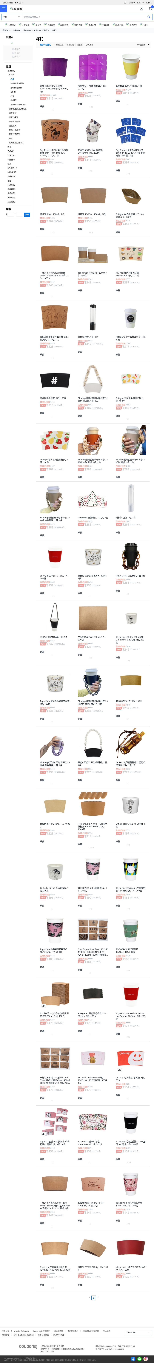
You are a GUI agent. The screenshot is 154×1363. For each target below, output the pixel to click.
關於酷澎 (5, 1331)
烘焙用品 (11, 197)
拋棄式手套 (13, 117)
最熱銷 (79, 45)
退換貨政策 (58, 1331)
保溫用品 (11, 185)
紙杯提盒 (14, 100)
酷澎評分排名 (45, 45)
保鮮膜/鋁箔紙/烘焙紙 (17, 109)
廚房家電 (11, 193)
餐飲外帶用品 (14, 134)
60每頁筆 (141, 45)
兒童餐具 (11, 202)
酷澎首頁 (6, 30)
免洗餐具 (12, 126)
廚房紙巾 (12, 113)
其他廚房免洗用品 (16, 142)
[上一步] (83, 1297)
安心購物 (106, 1331)
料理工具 (11, 155)
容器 (9, 180)
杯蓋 (12, 96)
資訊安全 (5, 1335)
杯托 (54, 30)
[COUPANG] (28, 1347)
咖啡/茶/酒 (12, 172)
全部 (5, 17)
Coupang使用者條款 (41, 1331)
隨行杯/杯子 (12, 168)
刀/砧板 (11, 151)
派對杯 (13, 92)
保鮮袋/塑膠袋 (14, 121)
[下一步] (103, 1297)
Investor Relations (21, 1331)
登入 (125, 3)
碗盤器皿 (11, 159)
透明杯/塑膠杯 (16, 87)
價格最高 (70, 45)
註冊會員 (132, 3)
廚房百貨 (11, 189)
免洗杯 (46, 30)
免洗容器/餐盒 (14, 130)
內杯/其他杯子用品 (18, 104)
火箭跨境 (16, 30)
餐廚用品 (27, 30)
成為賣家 (149, 3)
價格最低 (59, 45)
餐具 (9, 164)
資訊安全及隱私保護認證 (24, 1335)
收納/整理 (11, 176)
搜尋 (27, 214)
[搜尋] (148, 16)
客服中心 (140, 3)
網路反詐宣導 (58, 1335)
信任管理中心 (72, 1331)
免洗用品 (37, 30)
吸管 (11, 138)
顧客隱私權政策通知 (91, 1331)
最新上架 (89, 45)
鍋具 (9, 147)
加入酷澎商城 (43, 1335)
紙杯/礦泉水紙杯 (17, 83)
